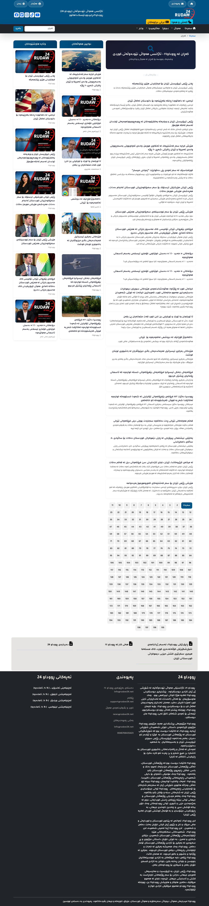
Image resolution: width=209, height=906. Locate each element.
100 (160, 563)
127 (119, 577)
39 (169, 527)
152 (182, 599)
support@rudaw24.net (122, 702)
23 (111, 513)
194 (111, 620)
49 (183, 534)
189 (150, 620)
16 (161, 513)
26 (176, 520)
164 (174, 606)
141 (183, 592)
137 (126, 584)
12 (190, 513)
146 (142, 592)
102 (144, 563)
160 (119, 599)
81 (126, 548)
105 (120, 563)
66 (147, 541)
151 (190, 599)
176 (166, 613)
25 (183, 520)
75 (169, 548)
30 (147, 520)
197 (146, 628)
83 (111, 548)
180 (135, 613)
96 (190, 563)
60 (190, 541)
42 (147, 527)
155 (158, 599)
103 (136, 563)
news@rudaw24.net (123, 714)
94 (118, 556)
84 (190, 556)
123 (151, 577)
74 (176, 548)
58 (118, 534)
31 (140, 520)
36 (191, 527)
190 (142, 620)
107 (189, 570)
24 (190, 520)
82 (118, 548)
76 (162, 548)
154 (167, 599)
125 (135, 577)
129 (190, 584)
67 (140, 541)
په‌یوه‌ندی (175, 4)
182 (119, 613)
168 (142, 606)
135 (142, 584)
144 (159, 592)
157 (142, 599)
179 (143, 613)
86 (176, 556)
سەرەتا (192, 36)
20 (133, 513)
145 (150, 592)
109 (173, 570)
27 (169, 520)
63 (169, 541)
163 (182, 606)
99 (168, 563)
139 (111, 584)
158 (135, 599)
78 (147, 548)
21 (126, 513)
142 (175, 592)
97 (183, 563)
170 (126, 606)
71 (111, 541)
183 (111, 613)
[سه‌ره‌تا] (192, 4)
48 (190, 534)
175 (174, 613)
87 (169, 556)
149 (118, 592)
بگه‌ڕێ (18, 29)
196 (154, 628)
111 (157, 570)
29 (154, 520)
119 (182, 577)
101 (152, 563)
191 (134, 620)
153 (175, 599)
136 (134, 584)
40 (162, 527)
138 (119, 584)
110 (165, 570)
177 (158, 613)
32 (133, 520)
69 (125, 541)
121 (166, 577)
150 (110, 592)
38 (176, 527)
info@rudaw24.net (124, 727)
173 (190, 613)
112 (150, 570)
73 (183, 548)
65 (154, 541)
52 (161, 534)
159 (127, 599)
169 (134, 606)
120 (174, 577)
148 (126, 592)
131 (174, 584)
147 (134, 592)
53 (154, 534)
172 (111, 606)
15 (169, 513)
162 (190, 606)
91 (140, 556)
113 (142, 570)
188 (158, 620)
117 (112, 570)
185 (182, 620)
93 (125, 556)
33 (125, 520)
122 (158, 577)
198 (138, 628)
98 (176, 563)
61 (183, 541)
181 (127, 613)
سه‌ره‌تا (189, 28)
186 (174, 620)
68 (132, 541)
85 (183, 556)
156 (150, 599)
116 (119, 570)
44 (132, 527)
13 (183, 513)
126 (127, 577)
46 (118, 527)
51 (168, 534)
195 (162, 628)
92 (133, 556)
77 (154, 548)
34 (118, 520)
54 (147, 534)
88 (162, 556)
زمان (19, 4)
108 (181, 570)
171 (118, 606)
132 (166, 584)
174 (182, 613)
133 (159, 584)
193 (119, 620)
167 (150, 606)
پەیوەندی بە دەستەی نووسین (77, 901)
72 (190, 548)
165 (166, 606)
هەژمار (34, 4)
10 (120, 505)
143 (167, 592)
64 (161, 541)
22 (118, 513)
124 (143, 577)
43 (140, 527)
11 (112, 505)
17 (154, 513)
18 (147, 513)
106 (112, 563)
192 (126, 620)
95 (111, 556)
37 (184, 527)
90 (147, 556)
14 (176, 513)
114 (134, 570)
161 (111, 599)
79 (140, 548)
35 (111, 520)
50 (176, 534)
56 (132, 534)
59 (111, 534)
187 (166, 620)
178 (151, 613)
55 (139, 534)
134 (151, 584)
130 (182, 584)
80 (133, 548)
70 (118, 541)
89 (154, 556)
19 (140, 513)
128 (111, 577)
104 (128, 563)
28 (162, 520)
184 (190, 620)
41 (154, 527)
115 (127, 570)
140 (191, 592)
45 (125, 527)
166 (158, 606)
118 (189, 577)
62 (176, 541)
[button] (176, 29)
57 (125, 534)
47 (111, 527)
